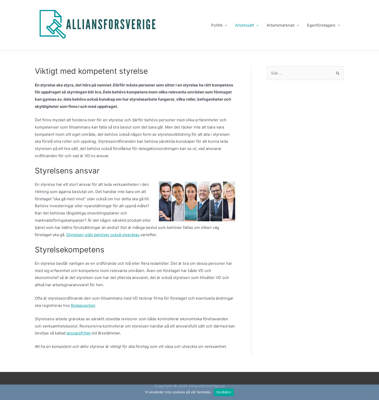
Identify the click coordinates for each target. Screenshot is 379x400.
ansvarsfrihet (79, 333)
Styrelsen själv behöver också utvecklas (103, 234)
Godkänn (223, 392)
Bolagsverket (83, 305)
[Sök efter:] (305, 73)
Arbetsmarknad (280, 25)
